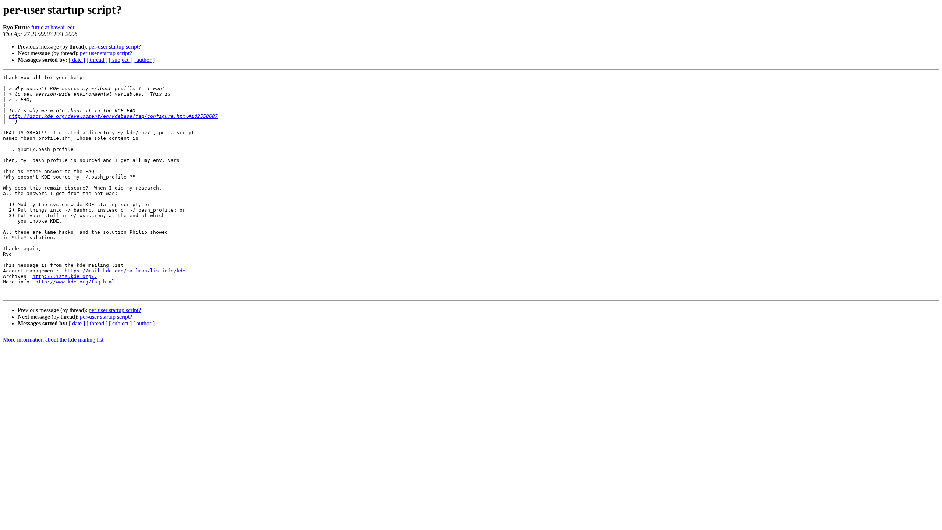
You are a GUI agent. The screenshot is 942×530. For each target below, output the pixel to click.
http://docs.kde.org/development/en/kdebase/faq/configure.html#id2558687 (113, 116)
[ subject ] (120, 60)
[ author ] (144, 60)
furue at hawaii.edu (53, 27)
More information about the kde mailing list (53, 339)
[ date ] (77, 60)
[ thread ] (96, 60)
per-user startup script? (115, 46)
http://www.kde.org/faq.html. (76, 282)
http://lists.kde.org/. (64, 276)
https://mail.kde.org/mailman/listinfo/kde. (126, 270)
